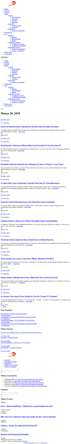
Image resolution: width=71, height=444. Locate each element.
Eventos (6, 12)
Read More (22, 132)
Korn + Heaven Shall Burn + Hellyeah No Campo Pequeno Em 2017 (27, 406)
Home (6, 9)
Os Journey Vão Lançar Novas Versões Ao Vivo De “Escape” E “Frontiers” (29, 296)
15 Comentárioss (6, 315)
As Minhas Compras (14, 42)
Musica (14, 40)
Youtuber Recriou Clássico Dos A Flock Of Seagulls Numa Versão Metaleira (29, 221)
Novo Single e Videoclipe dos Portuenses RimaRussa (27, 384)
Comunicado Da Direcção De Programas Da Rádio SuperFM (19, 324)
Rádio (6, 14)
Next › (5, 306)
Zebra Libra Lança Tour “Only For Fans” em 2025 (29, 382)
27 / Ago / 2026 (5, 336)
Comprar (3, 411)
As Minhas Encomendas (19, 45)
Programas (15, 19)
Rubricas (14, 20)
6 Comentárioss (5, 319)
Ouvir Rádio (8, 54)
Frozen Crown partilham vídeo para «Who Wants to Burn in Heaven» (21, 332)
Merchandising (16, 39)
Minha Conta (8, 52)
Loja (5, 34)
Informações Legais (14, 47)
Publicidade (11, 29)
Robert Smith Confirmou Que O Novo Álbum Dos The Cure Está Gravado (29, 277)
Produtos (10, 35)
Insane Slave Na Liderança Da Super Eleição (14, 314)
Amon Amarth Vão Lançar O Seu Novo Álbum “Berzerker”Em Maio (27, 259)
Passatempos (8, 32)
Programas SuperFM (10, 361)
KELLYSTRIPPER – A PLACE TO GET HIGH (15, 342)
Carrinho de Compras (18, 44)
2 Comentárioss (5, 322)
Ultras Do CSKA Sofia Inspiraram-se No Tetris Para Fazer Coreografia (28, 202)
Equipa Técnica (16, 25)
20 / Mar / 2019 (5, 119)
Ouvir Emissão (16, 17)
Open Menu (4, 57)
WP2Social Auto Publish (29, 442)
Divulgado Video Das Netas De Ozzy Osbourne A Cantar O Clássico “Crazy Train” (32, 164)
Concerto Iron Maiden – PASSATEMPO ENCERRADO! (18, 320)
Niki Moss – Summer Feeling (9, 337)
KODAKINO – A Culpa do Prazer (11, 347)
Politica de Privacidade (11, 365)
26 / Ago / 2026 (5, 341)
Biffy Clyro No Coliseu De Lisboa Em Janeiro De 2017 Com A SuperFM (28, 417)
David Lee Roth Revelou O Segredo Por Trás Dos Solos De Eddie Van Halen (30, 127)
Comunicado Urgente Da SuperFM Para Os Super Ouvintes (18, 317)
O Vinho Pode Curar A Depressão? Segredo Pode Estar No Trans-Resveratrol (30, 183)
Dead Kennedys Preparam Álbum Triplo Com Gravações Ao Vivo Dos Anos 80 (31, 145)
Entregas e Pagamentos (18, 49)
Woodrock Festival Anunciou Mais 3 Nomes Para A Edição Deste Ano (27, 240)
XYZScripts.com (43, 442)
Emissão (10, 15)
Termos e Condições (18, 50)
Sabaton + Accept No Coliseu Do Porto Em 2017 (19, 425)
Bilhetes (14, 37)
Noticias (6, 10)
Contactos (15, 27)
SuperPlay (15, 22)
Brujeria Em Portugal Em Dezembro (15, 434)
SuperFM (11, 24)
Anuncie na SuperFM (18, 30)
